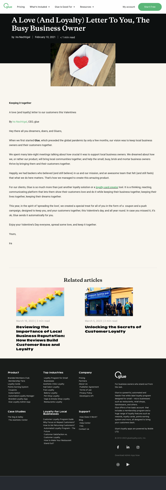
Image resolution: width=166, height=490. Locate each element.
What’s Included (38, 6)
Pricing (21, 6)
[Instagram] (138, 447)
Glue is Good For (63, 6)
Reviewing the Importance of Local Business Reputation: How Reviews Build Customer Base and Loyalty (40, 338)
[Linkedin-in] (128, 447)
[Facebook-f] (118, 447)
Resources (85, 6)
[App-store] (118, 464)
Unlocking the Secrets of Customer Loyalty (113, 329)
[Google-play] (128, 464)
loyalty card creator (107, 187)
